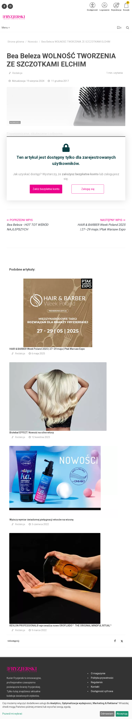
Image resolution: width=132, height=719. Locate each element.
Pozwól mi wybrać (12, 713)
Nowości (33, 41)
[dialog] (66, 709)
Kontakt (95, 686)
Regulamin (97, 682)
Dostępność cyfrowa (102, 691)
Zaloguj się (87, 189)
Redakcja (17, 73)
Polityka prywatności (102, 677)
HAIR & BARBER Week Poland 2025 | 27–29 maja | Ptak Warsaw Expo (47, 348)
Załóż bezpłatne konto (46, 189)
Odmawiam (107, 713)
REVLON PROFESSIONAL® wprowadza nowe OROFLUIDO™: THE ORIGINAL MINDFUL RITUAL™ (60, 625)
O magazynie (98, 673)
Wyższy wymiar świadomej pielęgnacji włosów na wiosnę (41, 519)
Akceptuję (122, 713)
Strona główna (16, 41)
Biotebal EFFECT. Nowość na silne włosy (31, 432)
